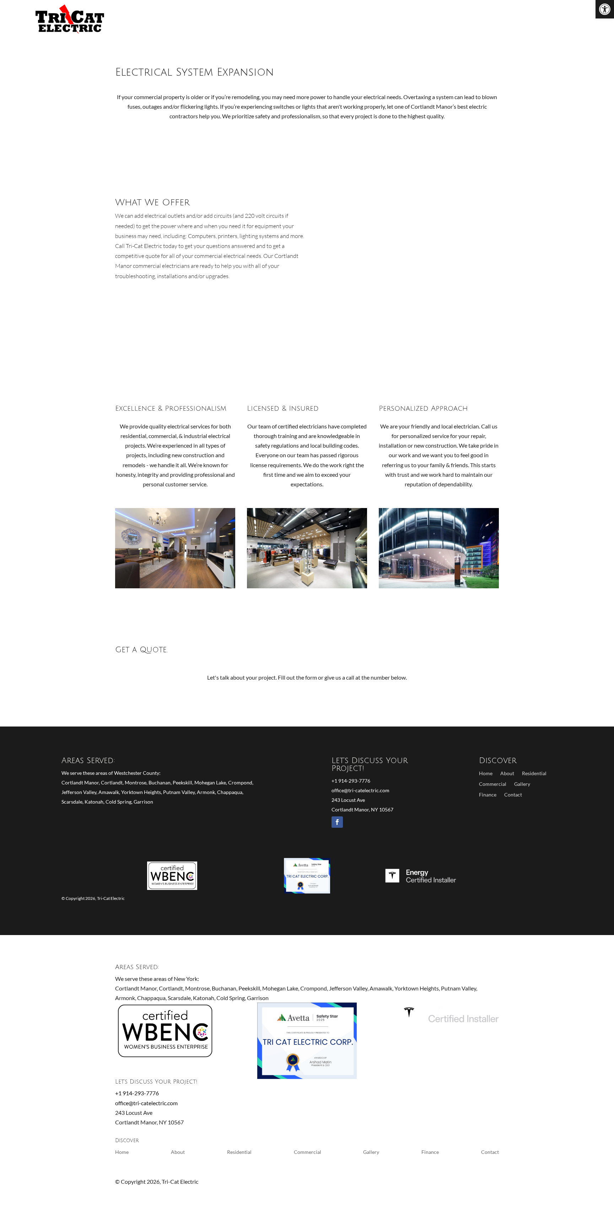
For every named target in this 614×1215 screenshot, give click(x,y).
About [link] (507, 773)
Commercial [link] (478, 20)
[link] (605, 9)
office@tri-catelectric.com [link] (360, 790)
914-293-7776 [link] (560, 20)
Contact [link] (513, 795)
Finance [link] (487, 795)
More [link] (517, 20)
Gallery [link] (522, 784)
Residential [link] (430, 20)
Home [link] (397, 20)
